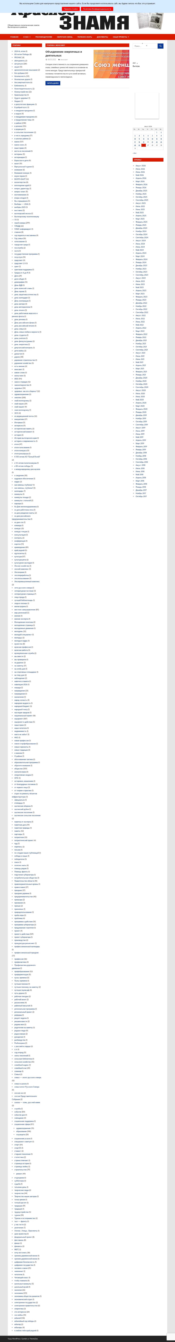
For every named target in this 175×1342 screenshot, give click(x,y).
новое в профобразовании (25, 744)
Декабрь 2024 (141, 228)
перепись (18, 847)
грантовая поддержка (23, 269)
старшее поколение (22, 1154)
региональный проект (23, 1012)
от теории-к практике (22, 790)
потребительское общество (25, 878)
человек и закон (21, 1268)
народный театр (21, 709)
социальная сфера (22, 1124)
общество (18, 768)
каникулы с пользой (22, 500)
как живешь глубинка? (23, 485)
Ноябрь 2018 (141, 456)
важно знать (19, 145)
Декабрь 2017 (141, 490)
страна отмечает (21, 1160)
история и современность (24, 441)
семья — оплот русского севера (27, 1077)
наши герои (19, 725)
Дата (16, 276)
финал (17, 1243)
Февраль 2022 (141, 334)
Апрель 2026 (141, 178)
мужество (18, 644)
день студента (20, 335)
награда (17, 687)
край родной (19, 550)
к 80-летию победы (22, 466)
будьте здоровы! (21, 98)
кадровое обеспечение (23, 478)
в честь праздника (21, 135)
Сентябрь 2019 (142, 424)
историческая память (23, 429)
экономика (18, 1293)
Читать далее (53, 83)
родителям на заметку (23, 1027)
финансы (18, 1246)
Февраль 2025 (141, 222)
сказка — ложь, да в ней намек (27, 1102)
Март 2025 (140, 219)
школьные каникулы (22, 1284)
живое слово (19, 372)
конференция (19, 541)
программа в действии (23, 921)
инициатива (19, 419)
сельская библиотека (23, 1059)
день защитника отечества (25, 294)
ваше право (19, 148)
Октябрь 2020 (141, 384)
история (17, 435)
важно (16, 142)
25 (139, 145)
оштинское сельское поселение (27, 815)
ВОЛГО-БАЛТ (20, 179)
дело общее (19, 279)
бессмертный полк (22, 82)
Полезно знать (85, 37)
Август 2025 (141, 203)
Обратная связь (64, 37)
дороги (17, 357)
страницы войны (21, 1166)
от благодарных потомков (24, 784)
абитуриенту (19, 61)
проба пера (19, 915)
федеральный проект (23, 1237)
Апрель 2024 (141, 253)
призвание (18, 903)
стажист (17, 1151)
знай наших (19, 404)
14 (152, 139)
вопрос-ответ (19, 191)
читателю (18, 1274)
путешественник (21, 984)
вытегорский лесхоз (22, 213)
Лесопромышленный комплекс (27, 581)
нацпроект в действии (23, 722)
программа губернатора (24, 925)
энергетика (18, 1309)
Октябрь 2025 (141, 197)
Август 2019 (140, 428)
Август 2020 (141, 390)
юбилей (17, 1318)
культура (18, 556)
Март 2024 (140, 256)
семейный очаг (20, 1068)
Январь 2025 (141, 225)
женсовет (64, 59)
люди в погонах (20, 603)
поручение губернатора (24, 875)
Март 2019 (140, 443)
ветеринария (19, 157)
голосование (19, 241)
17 (135, 142)
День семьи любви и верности (26, 332)
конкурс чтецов (20, 531)
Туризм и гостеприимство (24, 1218)
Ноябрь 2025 (141, 194)
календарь (18, 491)
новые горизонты (21, 747)
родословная (19, 1034)
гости (16, 251)
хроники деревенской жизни (25, 1259)
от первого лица (21, 787)
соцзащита (20, 1134)
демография (19, 282)
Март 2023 (140, 294)
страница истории (21, 1163)
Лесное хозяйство (21, 566)
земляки (17, 397)
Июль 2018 (140, 468)
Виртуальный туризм (23, 167)
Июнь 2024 (140, 247)
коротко (17, 544)
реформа (18, 1015)
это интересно (20, 1312)
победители (19, 859)
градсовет (18, 260)
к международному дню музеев (27, 469)
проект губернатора (22, 937)
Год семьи (18, 238)
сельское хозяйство (22, 1062)
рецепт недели (20, 1018)
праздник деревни (21, 893)
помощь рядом (20, 868)
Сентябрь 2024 (142, 237)
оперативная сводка (22, 775)
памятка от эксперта (22, 822)
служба (17, 1109)
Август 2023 (141, 278)
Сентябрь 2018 (142, 462)
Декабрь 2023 (141, 265)
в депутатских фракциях (24, 104)
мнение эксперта (21, 619)
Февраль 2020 (141, 409)
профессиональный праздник (26, 953)
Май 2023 (140, 287)
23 (161, 142)
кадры (17, 482)
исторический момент (23, 432)
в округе (17, 114)
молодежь (18, 631)
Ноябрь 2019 (141, 418)
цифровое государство (23, 1265)
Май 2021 (139, 362)
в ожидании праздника (23, 110)
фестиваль (18, 1240)
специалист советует (23, 1141)
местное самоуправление (24, 609)
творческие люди (21, 1190)
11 (139, 139)
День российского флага (24, 323)
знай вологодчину (21, 400)
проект (17, 931)
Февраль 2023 (141, 297)
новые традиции (21, 750)
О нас (26, 37)
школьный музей (21, 1287)
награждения (19, 694)
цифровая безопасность (24, 1262)
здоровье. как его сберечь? (25, 391)
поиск (16, 862)
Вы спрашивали (21, 201)
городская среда (21, 244)
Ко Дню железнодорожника (25, 506)
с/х (15, 1049)
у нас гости (18, 1224)
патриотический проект (23, 840)
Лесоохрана (19, 572)
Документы (102, 37)
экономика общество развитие (26, 1296)
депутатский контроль (23, 347)
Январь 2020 (141, 412)
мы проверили (20, 659)
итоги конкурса (20, 450)
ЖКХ (16, 379)
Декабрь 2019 (141, 415)
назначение (19, 697)
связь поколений (21, 1055)
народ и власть (20, 700)
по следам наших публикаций (26, 853)
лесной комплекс (21, 569)
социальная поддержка (24, 1121)
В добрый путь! (20, 107)
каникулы (18, 494)
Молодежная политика (23, 622)
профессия (18, 959)
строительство (20, 1170)
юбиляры (18, 1327)
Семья (17, 1074)
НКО (16, 737)
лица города (19, 597)
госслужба (18, 248)
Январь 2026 (141, 187)
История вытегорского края (25, 438)
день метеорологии (22, 307)
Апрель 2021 (141, 365)
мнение (17, 616)
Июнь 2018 (140, 471)
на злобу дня (19, 669)
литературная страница (24, 594)
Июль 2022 (140, 318)
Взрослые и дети (21, 160)
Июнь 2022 (140, 322)
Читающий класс (21, 1277)
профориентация (21, 974)
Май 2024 (140, 250)
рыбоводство (19, 1040)
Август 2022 (141, 315)
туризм (17, 1215)
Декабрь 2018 (141, 453)
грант (16, 266)
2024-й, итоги (19, 51)
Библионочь (19, 85)
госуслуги (18, 257)
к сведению (19, 475)
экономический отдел (23, 1299)
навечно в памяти (21, 681)
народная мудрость (22, 703)
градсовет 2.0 (20, 263)
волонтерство (20, 182)
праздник (18, 890)
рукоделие (18, 1037)
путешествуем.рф (21, 990)
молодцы (18, 638)
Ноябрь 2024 (141, 231)
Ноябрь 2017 (141, 493)
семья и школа (20, 1084)
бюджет (17, 101)
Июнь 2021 (140, 359)
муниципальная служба (24, 653)
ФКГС (16, 1249)
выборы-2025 (20, 207)
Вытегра (136, 66)
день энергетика (21, 344)
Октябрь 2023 (141, 272)
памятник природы (22, 828)
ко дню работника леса (23, 510)
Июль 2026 (140, 169)
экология (18, 1290)
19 (143, 142)
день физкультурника (23, 341)
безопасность (20, 76)
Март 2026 (140, 181)
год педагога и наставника (25, 235)
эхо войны (18, 1315)
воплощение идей (21, 185)
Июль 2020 (140, 393)
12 (143, 139)
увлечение (18, 1228)
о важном (18, 753)
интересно (18, 425)
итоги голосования (21, 447)
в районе (18, 123)
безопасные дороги (22, 79)
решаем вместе (20, 1021)
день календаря (21, 298)
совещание (18, 1118)
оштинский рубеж (21, 809)
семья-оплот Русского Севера (26, 1087)
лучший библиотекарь (23, 600)
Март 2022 (140, 331)
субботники (19, 1181)
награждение (19, 691)
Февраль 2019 (141, 446)
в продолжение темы (23, 120)
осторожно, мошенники (23, 781)
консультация (20, 535)
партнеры (18, 834)
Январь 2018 (141, 487)
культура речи (20, 560)
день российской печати (24, 326)
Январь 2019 (141, 449)
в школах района (21, 138)
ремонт (19, 1174)
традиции (18, 1206)
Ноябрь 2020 (141, 381)
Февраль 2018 (141, 484)
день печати (19, 310)
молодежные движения (23, 628)
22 (157, 142)
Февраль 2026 (141, 184)
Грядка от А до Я (21, 273)
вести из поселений (22, 151)
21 (152, 142)
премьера (18, 900)
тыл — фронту (20, 1221)
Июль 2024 (140, 244)
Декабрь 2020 (141, 378)
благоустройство (21, 92)
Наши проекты (120, 37)
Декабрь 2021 (141, 340)
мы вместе (18, 656)
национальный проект (23, 715)
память (17, 831)
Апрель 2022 (141, 328)
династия (18, 354)
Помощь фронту (21, 872)
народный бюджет (21, 706)
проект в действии (21, 934)
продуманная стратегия (24, 928)
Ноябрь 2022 (141, 306)
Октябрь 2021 (141, 347)
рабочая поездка (21, 996)
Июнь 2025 (140, 209)
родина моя (19, 1024)
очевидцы (18, 803)
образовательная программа (26, 762)
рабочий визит (20, 999)
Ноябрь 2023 (141, 269)
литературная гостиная (23, 591)
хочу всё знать (20, 1252)
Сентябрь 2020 (142, 387)
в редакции (19, 129)
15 (156, 139)
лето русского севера (23, 588)
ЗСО (16, 413)
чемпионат (18, 1271)
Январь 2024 (141, 262)
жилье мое (18, 376)
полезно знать (20, 865)
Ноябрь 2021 (141, 343)
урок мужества (20, 1234)
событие (17, 1112)
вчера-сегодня (20, 198)
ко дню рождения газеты (24, 513)
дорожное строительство (24, 360)
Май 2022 (140, 325)
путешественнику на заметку (26, 987)
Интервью (18, 422)
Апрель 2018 (141, 477)
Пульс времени (20, 981)
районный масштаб (22, 1006)
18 (139, 142)
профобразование (21, 971)
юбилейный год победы (24, 1321)
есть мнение (19, 366)
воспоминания (20, 195)
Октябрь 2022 (141, 309)
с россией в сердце (22, 1046)
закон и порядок (21, 382)
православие (19, 887)
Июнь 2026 (140, 172)
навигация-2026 (20, 684)
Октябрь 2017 (141, 496)
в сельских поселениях (24, 132)
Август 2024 (141, 240)
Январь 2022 (141, 337)
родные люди (19, 1030)
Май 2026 (140, 175)
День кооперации (21, 301)
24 (135, 145)
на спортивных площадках (25, 672)
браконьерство (20, 95)
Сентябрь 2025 (142, 200)
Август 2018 (140, 465)
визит (16, 163)
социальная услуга (22, 1138)
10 (135, 139)
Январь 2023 (141, 300)
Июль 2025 (140, 206)
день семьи (19, 329)
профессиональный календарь (27, 946)
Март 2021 (140, 368)
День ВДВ (18, 285)
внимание (18, 170)
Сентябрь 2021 (142, 350)
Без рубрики (19, 73)
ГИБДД (17, 226)
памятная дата (20, 825)
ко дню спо (18, 522)
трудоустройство (21, 1212)
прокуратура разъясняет (24, 943)
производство (20, 940)
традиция (18, 1209)
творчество (19, 1193)
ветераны (18, 154)
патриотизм (19, 837)
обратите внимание (22, 765)
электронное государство (24, 1302)
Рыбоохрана (19, 1043)
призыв (17, 906)
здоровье (18, 388)
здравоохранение (21, 394)
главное (17, 232)
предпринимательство (23, 896)
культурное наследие (23, 563)
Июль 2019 (140, 431)
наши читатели (20, 728)
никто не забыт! (20, 734)
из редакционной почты (24, 416)
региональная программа (24, 1009)
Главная (14, 37)
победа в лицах (20, 856)
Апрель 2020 (141, 403)
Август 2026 (141, 166)
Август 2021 (140, 353)
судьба (17, 1184)
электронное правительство (26, 1305)
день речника (19, 319)
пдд (16, 843)
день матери (19, 304)
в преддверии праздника (24, 117)
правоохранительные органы (26, 884)
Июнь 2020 (140, 396)
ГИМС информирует (22, 229)
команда (17, 525)
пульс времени (20, 977)
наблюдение (19, 678)
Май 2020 (140, 400)
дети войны (19, 351)
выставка (18, 210)
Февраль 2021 (141, 371)
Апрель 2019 (141, 440)
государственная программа (26, 254)
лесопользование (21, 578)
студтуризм (19, 1178)
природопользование (23, 912)
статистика (18, 1157)
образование (21, 1131)
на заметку (18, 666)
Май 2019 (139, 437)
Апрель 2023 (141, 290)
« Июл (134, 153)
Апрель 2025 (141, 215)
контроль (18, 538)
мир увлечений (20, 613)
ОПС (16, 778)
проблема (18, 918)
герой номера (19, 223)
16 (161, 139)
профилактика (20, 962)
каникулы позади (21, 497)
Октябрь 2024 (141, 234)
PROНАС (18, 57)
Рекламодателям (43, 37)
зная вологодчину (21, 410)
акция (16, 67)
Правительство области (24, 881)
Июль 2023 (140, 281)
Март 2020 (140, 406)
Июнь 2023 (140, 284)
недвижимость (20, 731)
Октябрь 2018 (141, 459)
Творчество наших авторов (25, 1196)
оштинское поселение (23, 812)
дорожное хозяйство (22, 363)
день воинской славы (23, 288)
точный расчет (20, 1203)
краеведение (19, 547)
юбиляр (17, 1324)
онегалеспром (20, 772)
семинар (17, 1071)
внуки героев (19, 176)
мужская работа (21, 650)
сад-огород (18, 1052)
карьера (17, 503)
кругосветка (19, 553)
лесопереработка (21, 575)
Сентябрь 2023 (142, 275)
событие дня (19, 1115)
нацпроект (18, 719)
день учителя (19, 338)
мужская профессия (22, 647)
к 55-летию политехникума (25, 463)
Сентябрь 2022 (142, 312)
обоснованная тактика (23, 759)
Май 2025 (140, 212)
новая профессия (21, 740)
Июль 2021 (140, 356)
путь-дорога (19, 993)
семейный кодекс (21, 1065)
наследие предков (21, 712)
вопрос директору (21, 188)
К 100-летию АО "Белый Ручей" (27, 457)
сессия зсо (18, 1093)
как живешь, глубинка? (23, 488)
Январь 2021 (141, 375)
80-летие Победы (21, 54)
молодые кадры (21, 641)
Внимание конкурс (21, 173)
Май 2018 (139, 474)
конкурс (17, 528)
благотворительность (23, 89)
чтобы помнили (20, 1280)
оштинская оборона (22, 806)
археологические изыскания (26, 70)
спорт (16, 1145)
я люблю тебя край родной (25, 1330)
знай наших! (19, 407)
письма (17, 850)
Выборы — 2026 (21, 204)
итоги (16, 444)
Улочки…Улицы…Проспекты (25, 1231)
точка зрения (19, 1199)
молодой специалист (23, 634)
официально (19, 800)
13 (148, 139)
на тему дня (19, 675)
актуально (18, 64)
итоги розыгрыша (21, 453)
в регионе (18, 126)
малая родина (20, 606)
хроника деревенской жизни (25, 1256)
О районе (18, 756)
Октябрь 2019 (141, 421)
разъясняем (19, 1002)
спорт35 (17, 1148)
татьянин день (20, 1187)
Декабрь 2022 (141, 303)
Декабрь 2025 (141, 191)
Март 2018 (140, 481)
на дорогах (18, 662)
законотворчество (21, 385)
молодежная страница (23, 625)
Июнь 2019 (140, 434)
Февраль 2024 (141, 259)
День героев (19, 291)
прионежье (18, 909)
